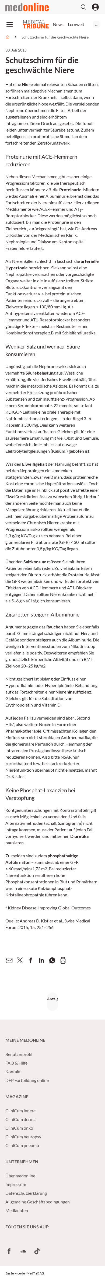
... (96, 24)
